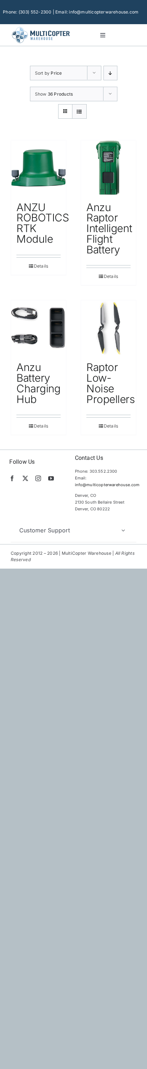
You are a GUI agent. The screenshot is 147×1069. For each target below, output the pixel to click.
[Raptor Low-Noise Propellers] (108, 327)
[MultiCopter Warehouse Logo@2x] (41, 27)
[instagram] (38, 478)
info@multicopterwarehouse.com (107, 484)
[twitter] (25, 478)
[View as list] (79, 111)
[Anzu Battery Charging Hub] (38, 327)
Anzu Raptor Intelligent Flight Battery (109, 228)
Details (41, 266)
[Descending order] (110, 73)
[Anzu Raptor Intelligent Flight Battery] (108, 167)
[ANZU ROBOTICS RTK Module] (38, 167)
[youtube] (51, 478)
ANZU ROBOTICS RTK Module (42, 223)
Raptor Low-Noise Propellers (110, 383)
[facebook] (12, 478)
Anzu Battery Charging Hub (38, 383)
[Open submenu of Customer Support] (123, 530)
